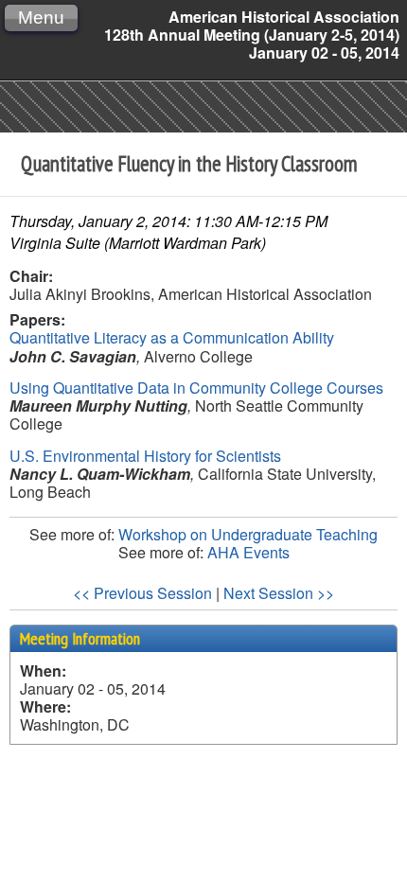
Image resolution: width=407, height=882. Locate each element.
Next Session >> (278, 593)
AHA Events (248, 552)
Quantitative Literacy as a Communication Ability (171, 337)
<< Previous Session (142, 593)
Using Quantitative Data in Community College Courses (196, 387)
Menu (41, 17)
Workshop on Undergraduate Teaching (248, 534)
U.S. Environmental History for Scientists (145, 456)
